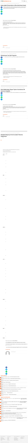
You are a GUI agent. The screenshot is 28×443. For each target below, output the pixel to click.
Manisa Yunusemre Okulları (10, 107)
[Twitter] (22, 438)
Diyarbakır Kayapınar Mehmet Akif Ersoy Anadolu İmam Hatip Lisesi (12, 70)
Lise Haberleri (15, 437)
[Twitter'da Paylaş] (1, 9)
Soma (6, 3)
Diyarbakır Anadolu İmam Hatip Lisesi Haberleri (19, 71)
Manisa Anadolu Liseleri (19, 23)
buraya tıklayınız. (13, 20)
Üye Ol (8, 439)
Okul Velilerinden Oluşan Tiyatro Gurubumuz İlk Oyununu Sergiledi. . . (17, 87)
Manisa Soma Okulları (12, 23)
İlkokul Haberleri (16, 439)
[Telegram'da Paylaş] (1, 14)
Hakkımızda (2, 437)
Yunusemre (7, 87)
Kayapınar (7, 53)
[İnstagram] (23, 438)
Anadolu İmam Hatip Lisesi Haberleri (8, 71)
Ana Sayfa (2, 3)
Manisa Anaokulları (16, 107)
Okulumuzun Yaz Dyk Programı (12, 53)
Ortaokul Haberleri (16, 438)
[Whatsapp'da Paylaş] (1, 11)
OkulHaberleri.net (7, 1)
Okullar (8, 438)
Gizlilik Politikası (2, 438)
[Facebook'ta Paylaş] (1, 7)
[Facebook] (21, 438)
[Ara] (22, 1)
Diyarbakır (5, 53)
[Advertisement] (15, 14)
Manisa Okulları (7, 23)
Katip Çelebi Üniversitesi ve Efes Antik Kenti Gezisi (13, 3)
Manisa (4, 3)
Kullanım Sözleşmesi (3, 439)
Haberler (8, 437)
